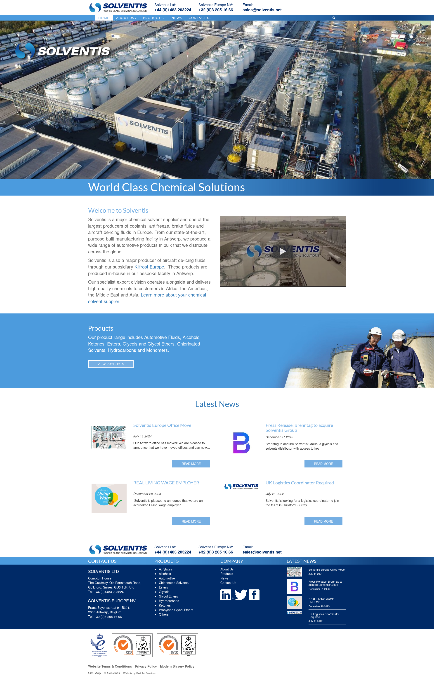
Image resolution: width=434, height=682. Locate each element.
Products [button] (153, 18)
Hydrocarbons (169, 600)
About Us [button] (125, 18)
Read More (191, 463)
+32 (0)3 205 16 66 (215, 10)
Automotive (167, 578)
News (177, 18)
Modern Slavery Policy (177, 666)
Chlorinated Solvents (174, 582)
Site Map (94, 673)
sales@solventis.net (262, 10)
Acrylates (165, 569)
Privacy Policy (146, 666)
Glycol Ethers (168, 596)
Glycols (164, 591)
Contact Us (200, 18)
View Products (111, 364)
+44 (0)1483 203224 (172, 10)
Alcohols (165, 573)
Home (103, 18)
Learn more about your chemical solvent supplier (147, 297)
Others (164, 614)
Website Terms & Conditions (110, 666)
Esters (163, 587)
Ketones (165, 605)
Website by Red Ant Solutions (139, 673)
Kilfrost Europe (149, 266)
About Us (227, 569)
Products (226, 573)
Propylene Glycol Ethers (176, 609)
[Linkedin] (227, 594)
